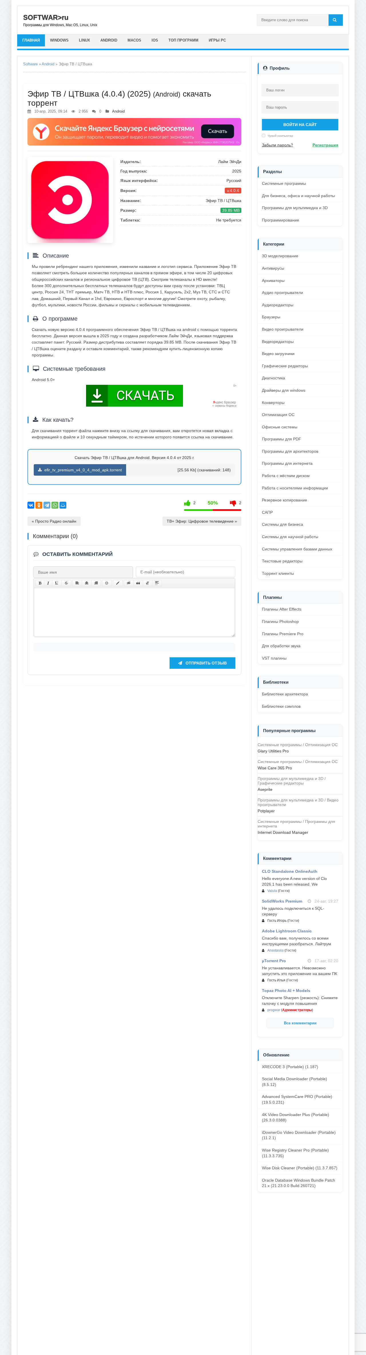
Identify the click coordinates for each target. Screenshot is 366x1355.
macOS (134, 40)
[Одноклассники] (38, 505)
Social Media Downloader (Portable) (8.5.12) (294, 1081)
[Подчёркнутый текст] (57, 583)
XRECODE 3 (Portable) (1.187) (290, 1066)
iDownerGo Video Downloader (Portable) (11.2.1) (299, 1135)
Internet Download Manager (283, 832)
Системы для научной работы (290, 536)
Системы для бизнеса (282, 524)
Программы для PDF (281, 439)
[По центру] (87, 583)
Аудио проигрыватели (282, 292)
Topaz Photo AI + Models (286, 990)
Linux (84, 40)
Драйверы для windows (283, 390)
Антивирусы (273, 268)
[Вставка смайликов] (107, 583)
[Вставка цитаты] (138, 583)
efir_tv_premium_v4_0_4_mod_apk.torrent (82, 470)
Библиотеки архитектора (285, 694)
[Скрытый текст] (129, 583)
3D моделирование (280, 256)
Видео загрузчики (278, 353)
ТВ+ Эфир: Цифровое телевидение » (202, 521)
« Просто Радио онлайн (54, 521)
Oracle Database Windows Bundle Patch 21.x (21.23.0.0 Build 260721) (298, 1183)
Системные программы (284, 183)
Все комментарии (300, 1023)
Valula (272, 891)
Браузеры (271, 317)
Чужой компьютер (280, 136)
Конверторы (273, 402)
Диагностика (273, 378)
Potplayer (266, 811)
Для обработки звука (281, 646)
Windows (59, 40)
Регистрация (325, 145)
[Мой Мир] (62, 505)
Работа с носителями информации (295, 488)
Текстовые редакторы (282, 561)
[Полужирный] (39, 583)
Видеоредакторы (278, 341)
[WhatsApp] (54, 505)
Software (30, 64)
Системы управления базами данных (297, 549)
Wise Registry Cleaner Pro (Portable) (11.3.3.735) (295, 1153)
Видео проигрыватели (282, 329)
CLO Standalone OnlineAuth (289, 871)
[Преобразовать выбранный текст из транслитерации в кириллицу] (147, 583)
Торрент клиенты (278, 573)
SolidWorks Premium (282, 901)
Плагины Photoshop (280, 621)
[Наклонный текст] (48, 583)
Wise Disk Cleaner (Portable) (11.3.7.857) (299, 1168)
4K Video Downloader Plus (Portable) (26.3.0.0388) (295, 1117)
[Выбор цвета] (118, 583)
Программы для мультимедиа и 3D (295, 207)
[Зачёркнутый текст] (66, 583)
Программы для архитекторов (290, 451)
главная (31, 40)
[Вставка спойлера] (157, 583)
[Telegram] (46, 505)
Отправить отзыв (205, 663)
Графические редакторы (285, 366)
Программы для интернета (287, 463)
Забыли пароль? (277, 145)
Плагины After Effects (281, 609)
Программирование (280, 220)
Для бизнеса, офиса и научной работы (298, 195)
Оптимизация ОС (278, 414)
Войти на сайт (300, 124)
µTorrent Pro (274, 960)
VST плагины (274, 658)
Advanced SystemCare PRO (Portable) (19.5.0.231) (297, 1099)
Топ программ (183, 40)
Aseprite (265, 789)
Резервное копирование (284, 500)
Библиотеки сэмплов (281, 706)
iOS (155, 40)
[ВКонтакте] (30, 505)
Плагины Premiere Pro (282, 634)
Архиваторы (273, 280)
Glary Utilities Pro (273, 751)
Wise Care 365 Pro (275, 768)
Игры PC (217, 40)
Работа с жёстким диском (286, 475)
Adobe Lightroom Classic (287, 931)
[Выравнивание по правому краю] (96, 583)
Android (108, 40)
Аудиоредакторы (277, 305)
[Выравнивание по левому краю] (77, 583)
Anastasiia (275, 950)
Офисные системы (279, 427)
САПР (267, 512)
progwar (273, 1010)
